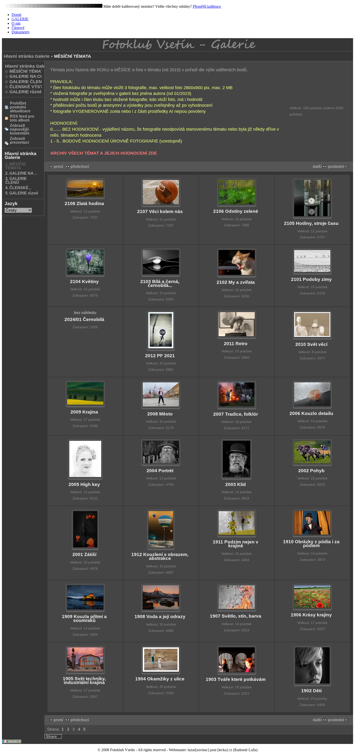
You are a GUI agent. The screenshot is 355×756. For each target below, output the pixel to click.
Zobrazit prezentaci (19, 140)
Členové (18, 28)
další (317, 166)
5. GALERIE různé (21, 193)
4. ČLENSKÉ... (18, 188)
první (58, 166)
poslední (336, 166)
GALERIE (20, 19)
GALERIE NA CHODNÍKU (35, 76)
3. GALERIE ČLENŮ (16, 181)
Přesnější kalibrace (207, 6)
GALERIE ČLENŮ (27, 81)
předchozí (80, 166)
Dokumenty (21, 32)
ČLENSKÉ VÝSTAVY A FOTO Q (41, 86)
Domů (16, 15)
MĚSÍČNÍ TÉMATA (27, 71)
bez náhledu (85, 313)
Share (51, 737)
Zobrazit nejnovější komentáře (19, 129)
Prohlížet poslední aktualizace (20, 107)
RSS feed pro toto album (22, 118)
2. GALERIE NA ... (21, 173)
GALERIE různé (25, 91)
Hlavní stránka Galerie (27, 56)
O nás (16, 23)
